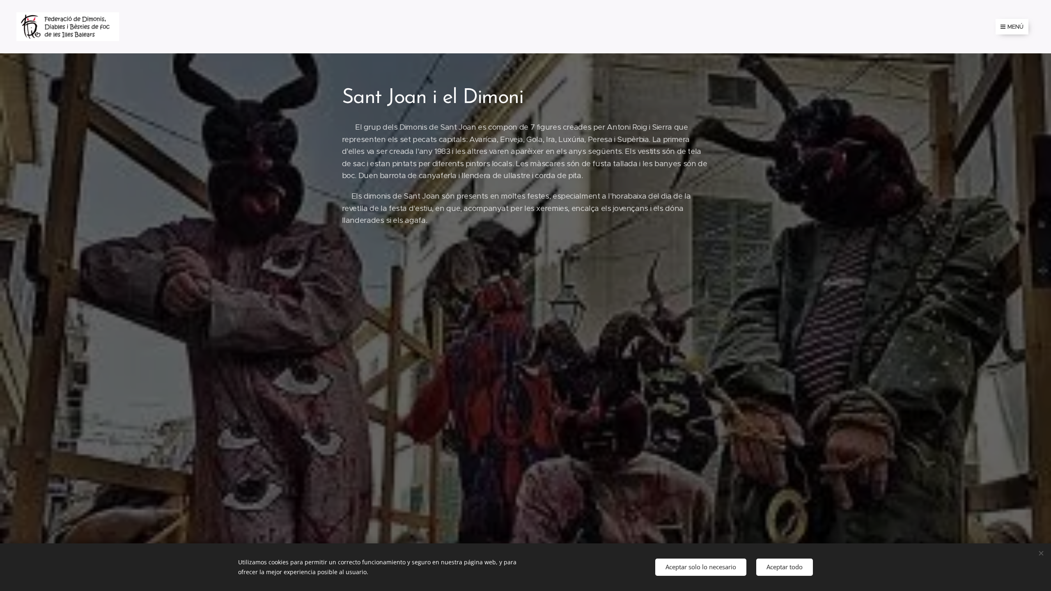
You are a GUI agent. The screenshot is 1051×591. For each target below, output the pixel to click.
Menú (1015, 26)
